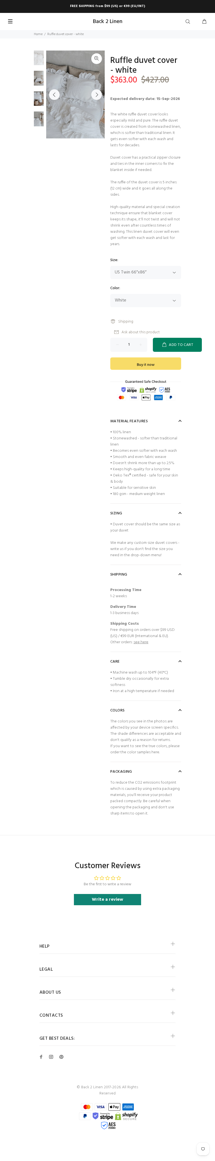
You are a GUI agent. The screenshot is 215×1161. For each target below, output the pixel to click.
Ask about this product (140, 332)
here (155, 752)
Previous (54, 94)
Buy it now (146, 365)
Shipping (125, 321)
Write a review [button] (107, 899)
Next (96, 94)
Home (38, 34)
